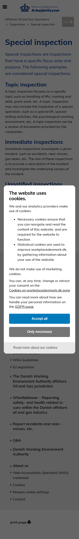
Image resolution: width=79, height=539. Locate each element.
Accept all (39, 318)
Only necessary (39, 331)
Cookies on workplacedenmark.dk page (40, 290)
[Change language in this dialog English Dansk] (68, 192)
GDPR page (24, 306)
